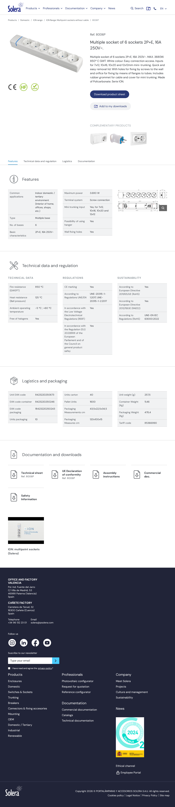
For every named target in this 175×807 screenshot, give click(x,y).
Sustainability (124, 697)
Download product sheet (109, 94)
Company (96, 8)
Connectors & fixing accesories (27, 708)
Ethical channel (125, 766)
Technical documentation (78, 720)
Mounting (14, 714)
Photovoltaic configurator (77, 681)
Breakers (13, 703)
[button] (155, 8)
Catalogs (67, 715)
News (111, 8)
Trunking (13, 697)
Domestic (25, 20)
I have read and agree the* (32, 668)
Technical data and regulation (40, 161)
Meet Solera (123, 681)
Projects (121, 686)
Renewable (15, 736)
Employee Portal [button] (131, 772)
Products (31, 8)
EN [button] (162, 8)
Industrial (14, 730)
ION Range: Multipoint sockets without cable (67, 20)
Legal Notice (133, 795)
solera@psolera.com (42, 622)
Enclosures (15, 681)
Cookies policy (116, 795)
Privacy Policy (149, 795)
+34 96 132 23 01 (17, 622)
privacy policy (45, 668)
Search (138, 8)
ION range (38, 20)
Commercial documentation (79, 709)
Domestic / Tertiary (20, 725)
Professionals (51, 8)
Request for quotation (75, 686)
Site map (165, 795)
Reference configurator (76, 692)
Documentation (75, 8)
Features (13, 161)
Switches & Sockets (20, 692)
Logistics (67, 161)
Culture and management (132, 692)
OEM (11, 719)
